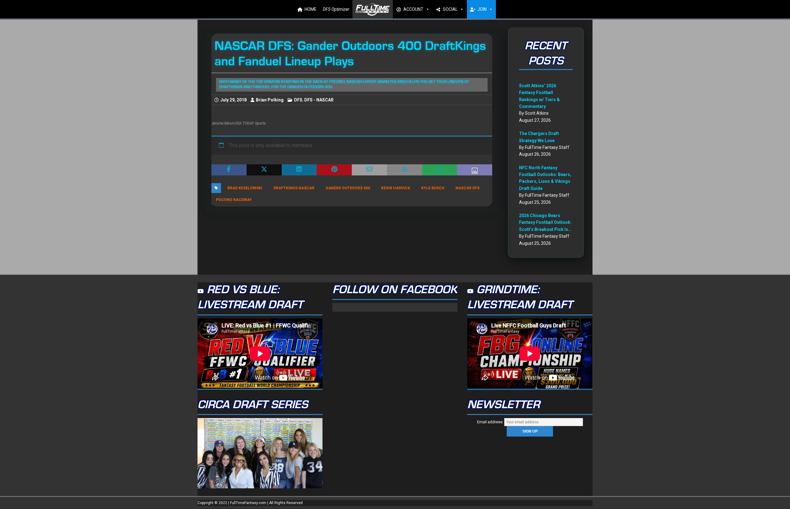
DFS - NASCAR (319, 99)
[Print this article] (404, 169)
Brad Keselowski (244, 188)
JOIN (482, 9)
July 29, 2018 (233, 99)
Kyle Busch (432, 188)
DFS (298, 99)
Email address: (490, 422)
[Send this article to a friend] (369, 169)
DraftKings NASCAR (293, 188)
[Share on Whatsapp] (439, 169)
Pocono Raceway (234, 200)
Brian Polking (270, 99)
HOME (311, 9)
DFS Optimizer (336, 9)
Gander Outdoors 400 (348, 188)
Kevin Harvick (395, 188)
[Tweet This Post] (264, 169)
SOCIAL (450, 9)
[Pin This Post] (334, 169)
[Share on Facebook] (229, 169)
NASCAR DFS (467, 188)
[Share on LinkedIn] (299, 169)
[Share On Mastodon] (474, 169)
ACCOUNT (413, 9)
